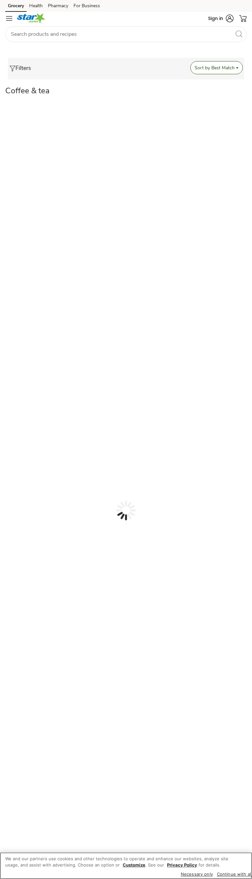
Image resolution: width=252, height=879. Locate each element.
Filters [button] (23, 68)
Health (36, 6)
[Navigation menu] (9, 18)
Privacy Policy (182, 865)
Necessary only (197, 874)
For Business (87, 6)
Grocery (16, 6)
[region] (126, 865)
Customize (134, 865)
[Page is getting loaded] (126, 510)
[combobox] (126, 34)
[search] (239, 34)
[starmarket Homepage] (31, 18)
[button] (220, 18)
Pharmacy (58, 6)
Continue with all (234, 874)
